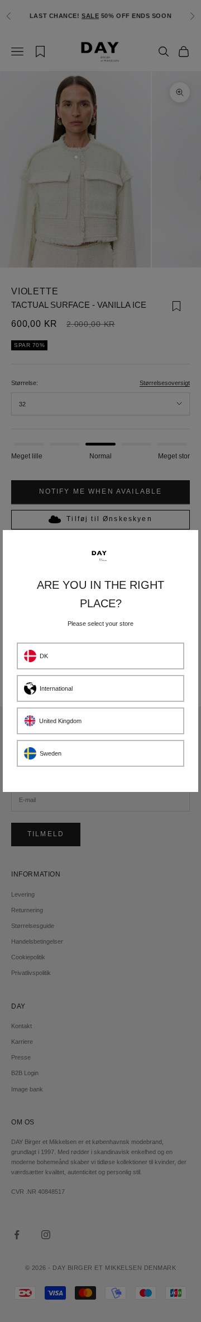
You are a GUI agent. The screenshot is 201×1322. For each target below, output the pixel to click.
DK (44, 656)
